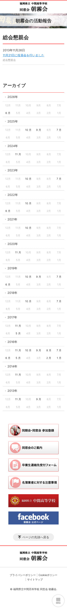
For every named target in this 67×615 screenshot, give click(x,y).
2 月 (48, 357)
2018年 (12, 293)
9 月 (38, 129)
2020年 (12, 244)
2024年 (12, 146)
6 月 (7, 112)
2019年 (12, 268)
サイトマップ (35, 579)
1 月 (59, 357)
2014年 (12, 366)
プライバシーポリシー (23, 575)
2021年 (12, 219)
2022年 (12, 195)
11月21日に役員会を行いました (23, 55)
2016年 (12, 342)
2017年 (12, 317)
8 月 (48, 350)
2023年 (12, 170)
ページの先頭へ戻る (35, 537)
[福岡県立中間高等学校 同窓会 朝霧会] (33, 7)
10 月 (28, 129)
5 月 (18, 333)
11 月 (18, 154)
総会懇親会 (9, 60)
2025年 (12, 121)
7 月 (59, 129)
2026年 (12, 97)
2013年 (12, 391)
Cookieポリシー (48, 575)
